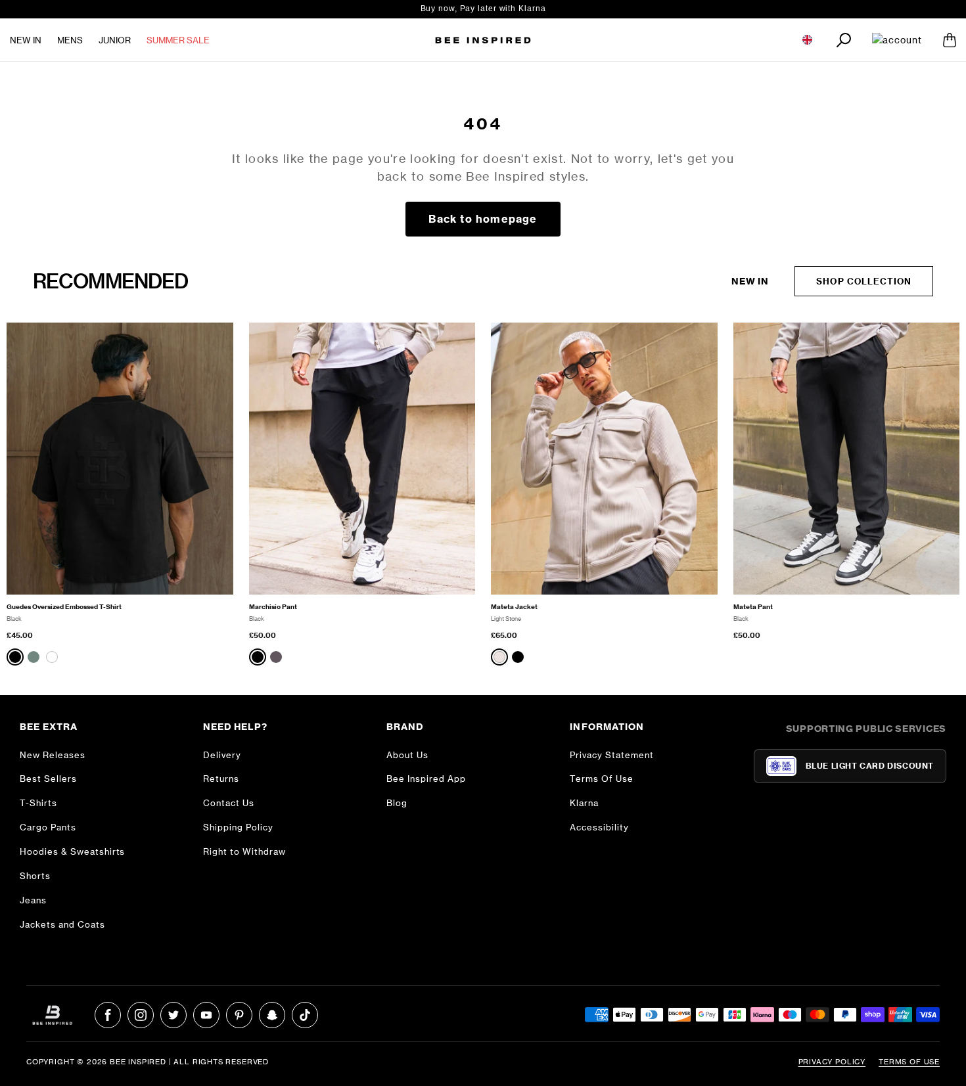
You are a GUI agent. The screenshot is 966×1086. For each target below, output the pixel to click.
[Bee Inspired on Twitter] (173, 1015)
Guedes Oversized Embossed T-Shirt (64, 606)
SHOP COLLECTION (863, 281)
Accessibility (599, 827)
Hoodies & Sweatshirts (72, 851)
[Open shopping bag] (949, 40)
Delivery (222, 755)
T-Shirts (38, 803)
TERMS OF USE (909, 1061)
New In (25, 40)
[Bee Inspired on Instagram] (140, 1015)
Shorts (35, 876)
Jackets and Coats (62, 924)
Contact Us (228, 803)
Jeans (33, 900)
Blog (396, 803)
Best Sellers (48, 778)
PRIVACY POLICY (832, 1061)
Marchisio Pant (273, 606)
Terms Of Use (601, 778)
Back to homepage (482, 218)
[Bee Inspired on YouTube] (206, 1015)
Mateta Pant (753, 606)
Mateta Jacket (514, 606)
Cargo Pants (48, 827)
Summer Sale (178, 40)
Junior (115, 40)
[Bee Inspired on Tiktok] (305, 1015)
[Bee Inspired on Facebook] (108, 1015)
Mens (70, 40)
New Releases (52, 755)
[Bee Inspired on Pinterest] (239, 1015)
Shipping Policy (238, 827)
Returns (221, 778)
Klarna (584, 803)
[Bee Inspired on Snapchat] (272, 1015)
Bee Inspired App (426, 778)
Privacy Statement (612, 755)
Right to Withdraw (244, 851)
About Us (407, 755)
